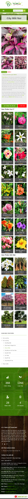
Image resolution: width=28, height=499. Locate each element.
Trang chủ (3, 25)
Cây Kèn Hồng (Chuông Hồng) (7, 308)
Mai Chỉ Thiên (7, 180)
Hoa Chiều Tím (20, 233)
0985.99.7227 (12, 96)
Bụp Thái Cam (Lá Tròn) (7, 162)
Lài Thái (7, 127)
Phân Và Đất (5, 363)
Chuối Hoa (7, 233)
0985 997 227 (22, 497)
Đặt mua (22, 105)
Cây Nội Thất (8, 352)
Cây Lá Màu (9, 25)
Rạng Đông (7, 145)
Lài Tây (21, 180)
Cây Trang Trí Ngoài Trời (10, 345)
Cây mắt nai (4, 77)
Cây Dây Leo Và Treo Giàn (11, 350)
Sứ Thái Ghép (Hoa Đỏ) (20, 162)
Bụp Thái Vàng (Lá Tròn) (20, 251)
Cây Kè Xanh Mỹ (21, 326)
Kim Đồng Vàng (7, 198)
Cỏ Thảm (7, 355)
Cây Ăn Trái (7, 357)
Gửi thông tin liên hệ (9, 105)
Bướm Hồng (7, 251)
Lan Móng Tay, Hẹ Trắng (20, 145)
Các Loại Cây (6, 340)
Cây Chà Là (21, 272)
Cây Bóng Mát (8, 342)
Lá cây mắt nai (11, 81)
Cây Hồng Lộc (7, 290)
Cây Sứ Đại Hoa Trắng (7, 272)
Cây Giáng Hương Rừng (20, 290)
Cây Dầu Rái (7, 326)
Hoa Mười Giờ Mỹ (7, 216)
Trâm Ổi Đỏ (21, 127)
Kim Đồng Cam (20, 198)
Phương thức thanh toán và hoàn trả (11, 450)
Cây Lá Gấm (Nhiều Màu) (20, 308)
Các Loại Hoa (6, 338)
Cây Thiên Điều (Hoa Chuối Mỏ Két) (20, 216)
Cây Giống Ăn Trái (9, 360)
